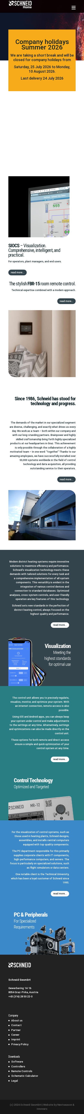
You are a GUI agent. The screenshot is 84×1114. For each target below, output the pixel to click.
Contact (16, 1025)
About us (16, 1020)
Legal (14, 1080)
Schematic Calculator (24, 1075)
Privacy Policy (19, 1044)
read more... (17, 272)
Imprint (15, 1039)
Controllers (18, 1066)
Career (15, 1034)
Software (17, 1061)
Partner (16, 1030)
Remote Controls (21, 1071)
